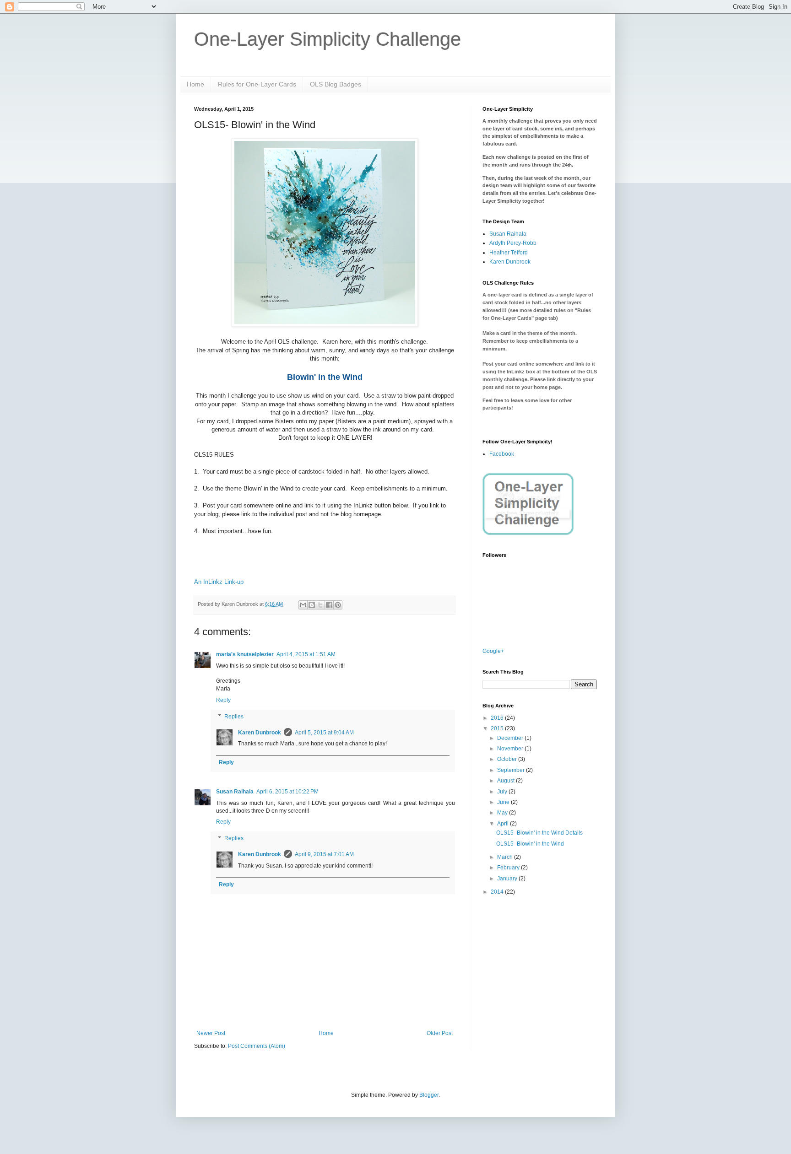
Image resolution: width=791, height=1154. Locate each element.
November (511, 748)
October (507, 759)
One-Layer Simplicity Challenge (327, 39)
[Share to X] (320, 604)
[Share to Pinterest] (337, 604)
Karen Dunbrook (259, 732)
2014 (498, 892)
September (511, 770)
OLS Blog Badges (335, 84)
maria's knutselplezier (245, 654)
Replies (234, 716)
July (503, 791)
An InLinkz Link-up (219, 581)
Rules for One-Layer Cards (257, 84)
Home (195, 84)
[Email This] (303, 604)
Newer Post (210, 1033)
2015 (498, 728)
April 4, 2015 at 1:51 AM (306, 654)
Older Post (440, 1033)
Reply (223, 700)
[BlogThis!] (311, 604)
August (506, 780)
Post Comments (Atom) (256, 1046)
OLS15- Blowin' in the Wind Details (539, 833)
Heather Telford (508, 252)
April (503, 823)
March (505, 857)
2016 (498, 718)
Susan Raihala (235, 791)
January (508, 878)
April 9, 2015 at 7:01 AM (324, 854)
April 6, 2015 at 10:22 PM (287, 791)
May (503, 812)
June (504, 802)
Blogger (429, 1095)
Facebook (501, 454)
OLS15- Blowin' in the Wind (530, 844)
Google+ (493, 651)
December (511, 738)
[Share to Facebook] (329, 604)
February (509, 867)
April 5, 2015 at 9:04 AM (324, 732)
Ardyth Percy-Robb (512, 243)
